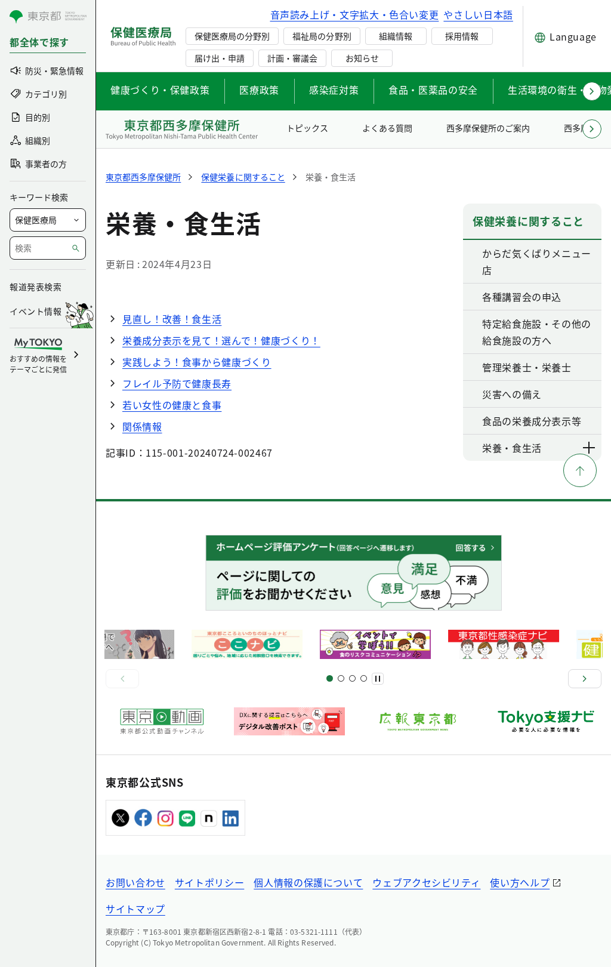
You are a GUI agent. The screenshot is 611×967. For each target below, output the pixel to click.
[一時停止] (378, 679)
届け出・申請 (220, 58)
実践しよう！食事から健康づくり (196, 362)
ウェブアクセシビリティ (426, 882)
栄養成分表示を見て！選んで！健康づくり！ (221, 340)
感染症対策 (334, 89)
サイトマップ (135, 908)
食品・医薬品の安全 (433, 89)
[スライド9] (352, 678)
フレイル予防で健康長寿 (177, 383)
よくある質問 (387, 128)
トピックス (307, 128)
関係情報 (142, 426)
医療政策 (259, 89)
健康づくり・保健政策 (159, 89)
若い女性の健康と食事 (171, 405)
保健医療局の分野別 (232, 36)
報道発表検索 (35, 286)
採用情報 (462, 36)
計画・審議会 (292, 58)
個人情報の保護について (308, 882)
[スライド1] (329, 678)
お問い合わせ (135, 882)
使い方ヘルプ (520, 882)
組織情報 (395, 36)
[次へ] (584, 678)
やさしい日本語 (478, 14)
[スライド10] (363, 678)
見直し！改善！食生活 (171, 319)
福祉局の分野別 (321, 36)
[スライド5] (341, 678)
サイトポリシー (209, 882)
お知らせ (362, 58)
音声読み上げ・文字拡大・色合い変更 (354, 14)
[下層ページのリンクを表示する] (589, 448)
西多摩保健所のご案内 (488, 128)
